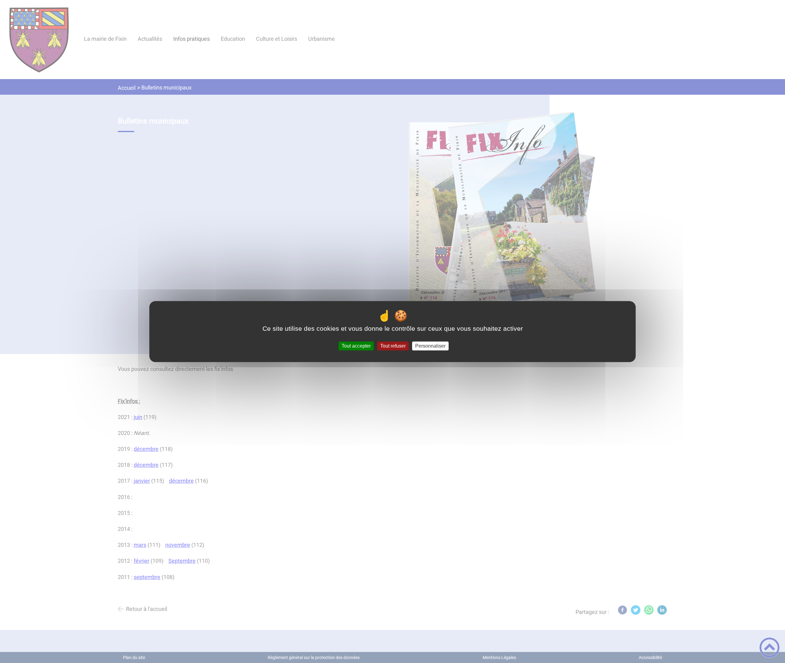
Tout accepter (356, 346)
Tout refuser (393, 346)
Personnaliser (430, 346)
